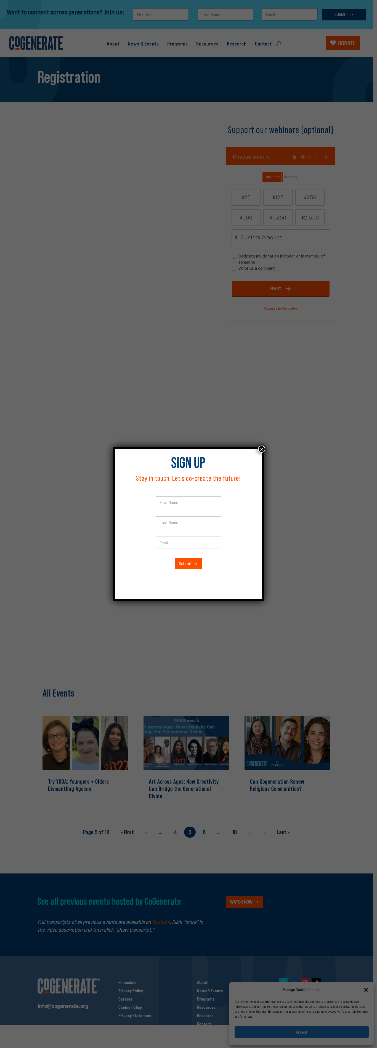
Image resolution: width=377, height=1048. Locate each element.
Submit (185, 563)
